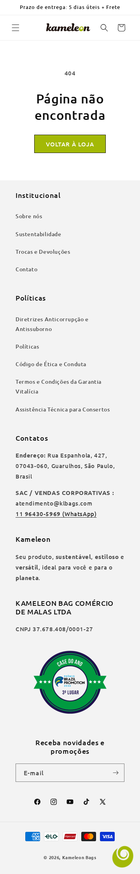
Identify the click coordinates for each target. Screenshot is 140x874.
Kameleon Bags (79, 857)
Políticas (27, 346)
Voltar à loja (70, 144)
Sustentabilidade (38, 234)
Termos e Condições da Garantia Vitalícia (59, 386)
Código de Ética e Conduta (51, 364)
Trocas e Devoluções (43, 251)
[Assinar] (115, 773)
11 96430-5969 (38, 514)
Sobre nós (29, 216)
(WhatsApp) (79, 514)
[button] (15, 27)
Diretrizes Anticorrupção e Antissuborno (52, 324)
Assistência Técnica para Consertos (63, 409)
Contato (26, 269)
